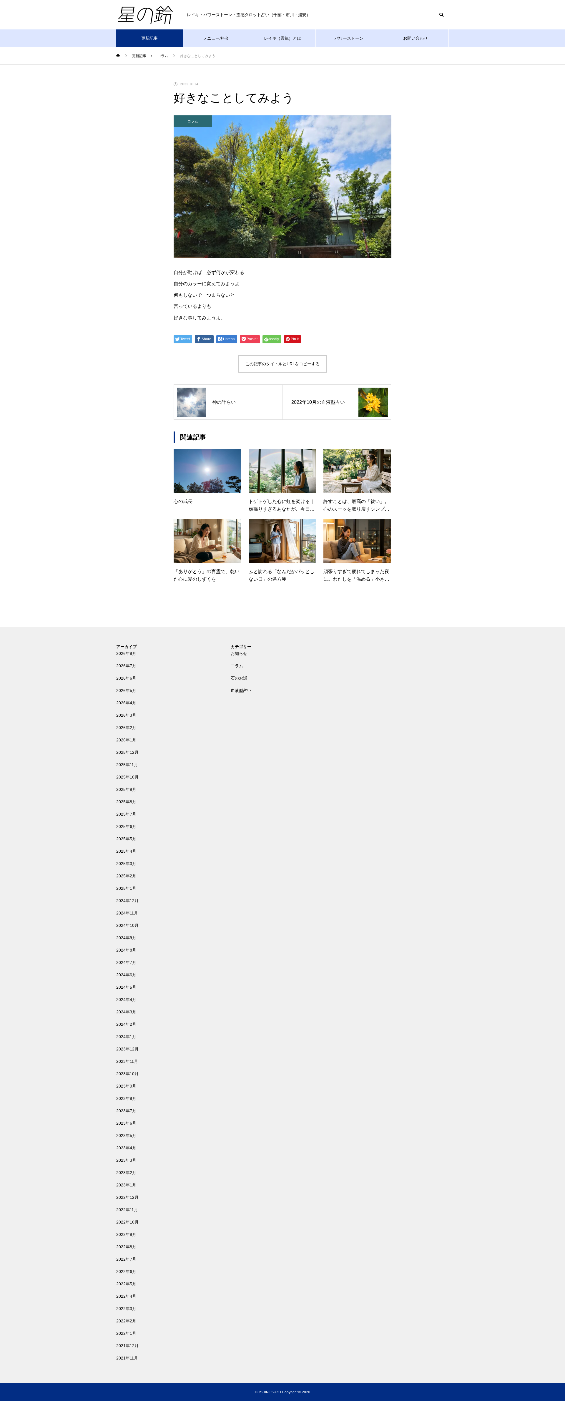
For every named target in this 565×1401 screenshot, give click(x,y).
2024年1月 (126, 1036)
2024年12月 (127, 900)
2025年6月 (126, 826)
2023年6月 (126, 1123)
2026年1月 (126, 740)
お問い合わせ (415, 38)
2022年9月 (126, 1234)
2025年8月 (126, 801)
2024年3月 (126, 1012)
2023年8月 (126, 1098)
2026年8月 (126, 653)
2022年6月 (126, 1271)
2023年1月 (126, 1185)
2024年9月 (126, 937)
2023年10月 (127, 1073)
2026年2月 (126, 727)
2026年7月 (126, 665)
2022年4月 (126, 1296)
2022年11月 (127, 1209)
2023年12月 (127, 1049)
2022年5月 (126, 1284)
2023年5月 (126, 1135)
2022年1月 (126, 1333)
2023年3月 (126, 1160)
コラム (192, 121)
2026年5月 (126, 690)
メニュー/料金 (216, 38)
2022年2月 (126, 1321)
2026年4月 (126, 702)
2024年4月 (126, 999)
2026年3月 (126, 715)
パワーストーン (349, 38)
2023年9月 (126, 1086)
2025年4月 (126, 851)
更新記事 (149, 38)
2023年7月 (126, 1110)
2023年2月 (126, 1172)
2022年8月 (126, 1246)
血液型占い (241, 690)
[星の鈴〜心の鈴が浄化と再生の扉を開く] (145, 14)
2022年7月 (126, 1259)
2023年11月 (127, 1061)
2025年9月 (126, 789)
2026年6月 (126, 678)
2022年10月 (127, 1222)
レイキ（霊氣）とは (282, 38)
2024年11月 (127, 913)
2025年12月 (127, 752)
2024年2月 (126, 1024)
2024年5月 (126, 987)
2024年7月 (126, 962)
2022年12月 (127, 1197)
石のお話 (239, 678)
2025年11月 (127, 764)
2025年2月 (126, 876)
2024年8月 (126, 950)
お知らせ (239, 653)
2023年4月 (126, 1148)
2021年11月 (127, 1358)
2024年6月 (126, 974)
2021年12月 (127, 1345)
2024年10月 (127, 925)
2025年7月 (126, 814)
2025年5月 (126, 838)
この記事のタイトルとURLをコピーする (282, 363)
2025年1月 (126, 888)
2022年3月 (126, 1308)
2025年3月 (126, 863)
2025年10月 (127, 777)
